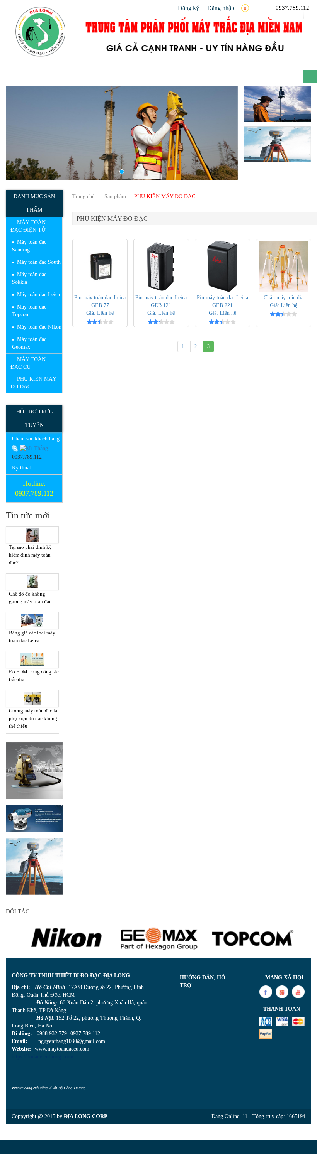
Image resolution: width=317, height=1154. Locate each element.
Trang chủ (83, 196)
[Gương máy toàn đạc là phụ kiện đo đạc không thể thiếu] (32, 698)
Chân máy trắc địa (283, 297)
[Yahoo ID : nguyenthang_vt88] (34, 448)
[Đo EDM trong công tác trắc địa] (32, 659)
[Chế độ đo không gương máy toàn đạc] (32, 581)
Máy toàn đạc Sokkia (29, 278)
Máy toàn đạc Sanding (29, 246)
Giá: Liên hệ (100, 313)
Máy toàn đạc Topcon (29, 310)
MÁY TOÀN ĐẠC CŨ (28, 363)
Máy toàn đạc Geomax (29, 343)
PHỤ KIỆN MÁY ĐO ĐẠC (33, 383)
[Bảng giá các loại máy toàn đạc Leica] (32, 620)
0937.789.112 (291, 8)
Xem (100, 266)
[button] (23, 133)
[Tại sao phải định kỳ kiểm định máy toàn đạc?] (32, 534)
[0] (256, 8)
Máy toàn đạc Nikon (39, 327)
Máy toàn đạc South (39, 262)
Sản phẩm (115, 196)
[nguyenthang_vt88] (16, 448)
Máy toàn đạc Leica (38, 294)
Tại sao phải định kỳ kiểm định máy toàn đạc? (30, 554)
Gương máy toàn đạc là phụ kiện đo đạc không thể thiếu (33, 718)
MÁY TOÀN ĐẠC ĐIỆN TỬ (28, 226)
